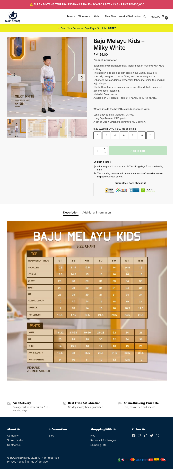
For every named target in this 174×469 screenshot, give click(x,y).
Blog (51, 435)
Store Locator (15, 440)
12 (150, 135)
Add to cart (137, 150)
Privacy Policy (15, 461)
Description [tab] (70, 212)
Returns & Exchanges (103, 440)
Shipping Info (98, 445)
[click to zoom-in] (47, 77)
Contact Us (14, 445)
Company (13, 435)
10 (142, 135)
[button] (160, 17)
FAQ (92, 435)
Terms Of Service (37, 461)
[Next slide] (81, 77)
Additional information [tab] (96, 212)
